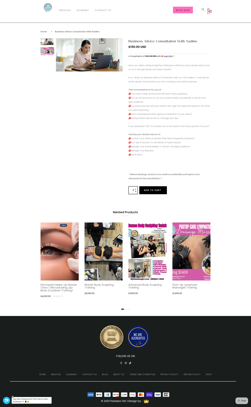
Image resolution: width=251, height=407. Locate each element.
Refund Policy (192, 374)
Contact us (89, 374)
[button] (169, 56)
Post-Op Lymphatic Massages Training (184, 286)
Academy (83, 10)
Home (44, 31)
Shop (209, 374)
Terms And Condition (142, 374)
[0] (207, 12)
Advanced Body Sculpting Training (145, 286)
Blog (105, 374)
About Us (118, 374)
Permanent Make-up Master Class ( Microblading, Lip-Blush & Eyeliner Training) (59, 287)
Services (65, 10)
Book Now (183, 10)
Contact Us (103, 10)
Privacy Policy (170, 374)
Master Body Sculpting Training (99, 286)
